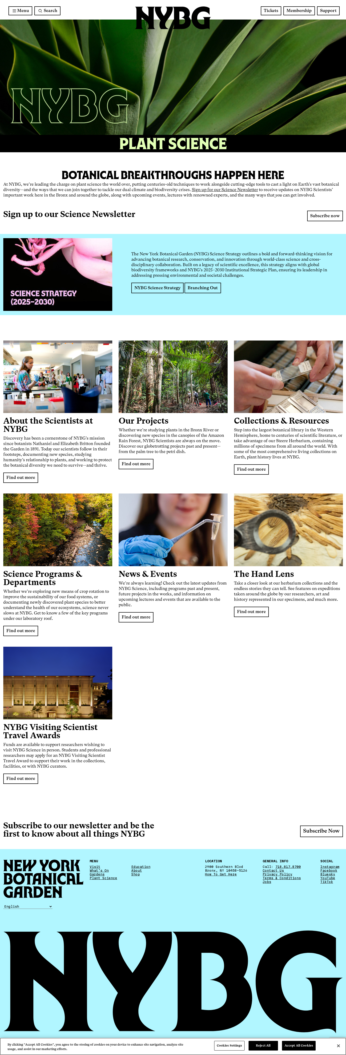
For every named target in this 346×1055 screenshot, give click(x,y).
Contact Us (273, 870)
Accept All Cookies (299, 1045)
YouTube (327, 878)
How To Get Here (221, 874)
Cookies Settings (229, 1045)
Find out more (20, 478)
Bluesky (327, 874)
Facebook (328, 870)
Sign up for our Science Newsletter (225, 190)
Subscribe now (325, 216)
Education (140, 867)
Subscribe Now (321, 831)
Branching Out (203, 288)
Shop (135, 874)
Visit (95, 867)
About (136, 870)
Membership (299, 11)
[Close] (338, 1046)
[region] (173, 1046)
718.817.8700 (288, 867)
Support (328, 11)
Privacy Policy (277, 874)
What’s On (99, 870)
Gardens (97, 874)
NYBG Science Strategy (157, 288)
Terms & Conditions (282, 878)
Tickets (271, 11)
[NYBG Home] (173, 18)
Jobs (267, 882)
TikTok (326, 882)
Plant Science (103, 878)
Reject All (263, 1045)
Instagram (329, 867)
